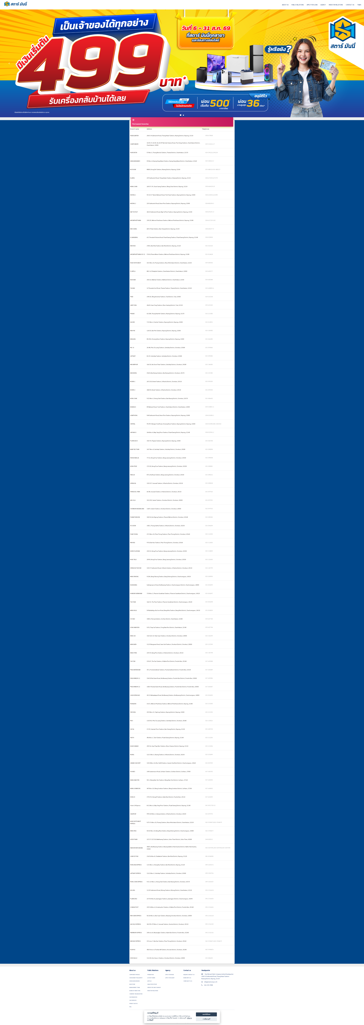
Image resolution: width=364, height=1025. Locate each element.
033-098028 (209, 483)
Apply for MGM (169, 974)
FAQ (130, 1006)
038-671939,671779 (211, 178)
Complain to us (187, 981)
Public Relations (298, 5)
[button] (9, 63)
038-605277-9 (209, 229)
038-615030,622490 (211, 195)
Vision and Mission (134, 981)
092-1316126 (209, 932)
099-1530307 (209, 881)
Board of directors (134, 990)
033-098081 (209, 466)
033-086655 (209, 398)
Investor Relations (336, 5)
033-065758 (209, 440)
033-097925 (209, 491)
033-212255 (209, 737)
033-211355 (209, 712)
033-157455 (209, 373)
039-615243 (209, 305)
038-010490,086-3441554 (213, 424)
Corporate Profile (134, 974)
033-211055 (209, 703)
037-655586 (209, 678)
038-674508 (209, 135)
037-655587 (209, 686)
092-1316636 (209, 907)
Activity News (151, 977)
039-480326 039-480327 (212, 169)
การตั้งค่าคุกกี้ (206, 1019)
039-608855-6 (209, 288)
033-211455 (209, 313)
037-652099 (209, 797)
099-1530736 (209, 873)
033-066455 (209, 339)
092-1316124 (209, 915)
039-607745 (209, 619)
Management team (134, 987)
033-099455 (209, 356)
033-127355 (209, 644)
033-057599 (209, 763)
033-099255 (209, 381)
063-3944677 (209, 831)
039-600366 (209, 262)
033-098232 (209, 474)
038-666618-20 (210, 186)
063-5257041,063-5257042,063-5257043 (217, 848)
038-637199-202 (210, 220)
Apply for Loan (312, 5)
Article (149, 981)
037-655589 (209, 669)
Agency (323, 5)
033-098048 (209, 457)
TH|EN (359, 5)
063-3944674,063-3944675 (213, 822)
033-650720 (209, 729)
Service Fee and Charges (154, 987)
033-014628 (209, 254)
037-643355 (209, 771)
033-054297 (209, 593)
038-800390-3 (209, 203)
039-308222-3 (209, 161)
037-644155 (209, 780)
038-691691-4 (209, 212)
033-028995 (209, 576)
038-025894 (209, 237)
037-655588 (209, 661)
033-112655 (209, 542)
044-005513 (209, 839)
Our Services (132, 1000)
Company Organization (135, 993)
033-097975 (209, 814)
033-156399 (209, 635)
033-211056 (209, 746)
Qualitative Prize (152, 984)
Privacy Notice (133, 1003)
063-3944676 (209, 949)
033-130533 (209, 720)
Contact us (350, 5)
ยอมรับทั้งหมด (206, 1014)
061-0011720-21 (210, 805)
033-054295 (209, 695)
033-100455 (209, 330)
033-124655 (209, 551)
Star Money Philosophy (135, 977)
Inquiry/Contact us (188, 974)
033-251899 (209, 754)
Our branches (133, 997)
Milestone (132, 984)
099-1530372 (209, 864)
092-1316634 (209, 890)
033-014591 (209, 322)
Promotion (150, 974)
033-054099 (209, 610)
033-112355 (209, 534)
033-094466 (209, 347)
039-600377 (209, 271)
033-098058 (209, 449)
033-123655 (209, 559)
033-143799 (209, 568)
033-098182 (209, 517)
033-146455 (209, 364)
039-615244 (209, 296)
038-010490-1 (209, 415)
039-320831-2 (209, 407)
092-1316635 (209, 898)
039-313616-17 (210, 144)
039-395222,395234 (211, 152)
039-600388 (209, 279)
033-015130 (209, 245)
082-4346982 (209, 856)
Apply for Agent (170, 977)
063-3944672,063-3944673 (213, 941)
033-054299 (209, 585)
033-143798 (209, 653)
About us (285, 5)
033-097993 (209, 500)
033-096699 (209, 525)
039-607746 (209, 627)
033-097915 (209, 508)
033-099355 (209, 390)
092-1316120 (209, 924)
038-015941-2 (209, 432)
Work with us (187, 977)
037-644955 (209, 788)
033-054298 (209, 602)
